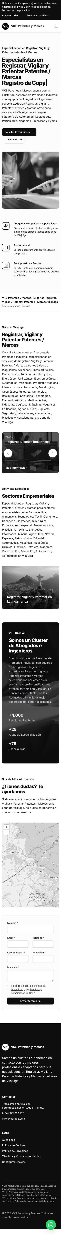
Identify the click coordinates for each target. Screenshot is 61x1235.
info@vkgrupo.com (13, 1118)
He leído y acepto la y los (28, 989)
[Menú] (57, 26)
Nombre (12, 922)
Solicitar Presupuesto (17, 132)
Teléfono (38, 937)
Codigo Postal (16, 952)
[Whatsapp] (51, 1225)
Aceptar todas (10, 15)
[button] (52, 453)
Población (39, 952)
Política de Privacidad (15, 1151)
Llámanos (12, 139)
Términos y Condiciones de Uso (21, 1156)
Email (11, 937)
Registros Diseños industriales (27, 442)
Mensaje (13, 967)
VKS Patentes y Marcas (27, 26)
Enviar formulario (30, 1000)
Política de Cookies (13, 1145)
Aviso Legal (9, 1139)
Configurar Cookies (14, 1162)
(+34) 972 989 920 (13, 1113)
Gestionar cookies (37, 15)
